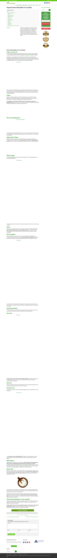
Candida (21, 32)
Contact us (48, 0)
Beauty (37, 5)
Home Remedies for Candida (11, 12)
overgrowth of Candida (29, 54)
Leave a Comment (22, 510)
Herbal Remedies (24, 5)
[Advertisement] (27, 43)
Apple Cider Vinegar (10, 16)
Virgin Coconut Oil (10, 13)
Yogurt (9, 14)
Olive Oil (9, 21)
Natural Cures (30, 5)
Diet (40, 5)
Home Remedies (19, 5)
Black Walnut (9, 23)
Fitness (34, 5)
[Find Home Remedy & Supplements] (11, 3)
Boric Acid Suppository (11, 15)
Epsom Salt (9, 24)
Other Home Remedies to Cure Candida (13, 25)
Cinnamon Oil (9, 22)
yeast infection (25, 465)
